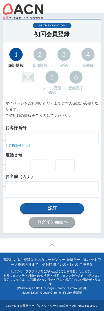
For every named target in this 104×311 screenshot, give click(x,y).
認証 (52, 208)
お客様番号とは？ (18, 145)
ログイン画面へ (52, 221)
